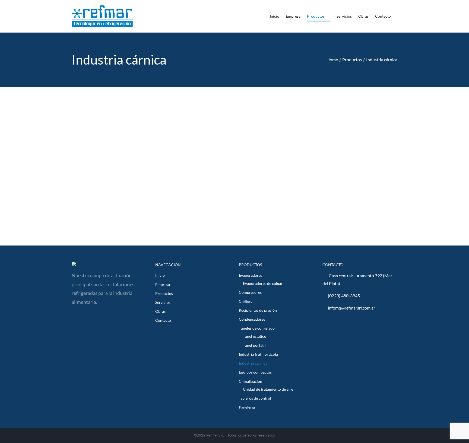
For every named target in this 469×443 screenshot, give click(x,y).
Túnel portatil (254, 345)
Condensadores (252, 319)
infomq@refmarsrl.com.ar (351, 307)
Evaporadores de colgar (263, 283)
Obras (160, 311)
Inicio (160, 275)
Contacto (163, 320)
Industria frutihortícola (258, 354)
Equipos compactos (255, 372)
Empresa (162, 284)
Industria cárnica (253, 363)
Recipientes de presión (258, 310)
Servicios (162, 302)
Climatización (250, 381)
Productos (164, 293)
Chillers (245, 301)
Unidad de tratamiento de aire (268, 389)
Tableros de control (255, 398)
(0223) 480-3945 (344, 295)
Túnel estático (254, 336)
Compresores (250, 292)
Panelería (247, 407)
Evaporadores (250, 275)
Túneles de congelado (257, 328)
